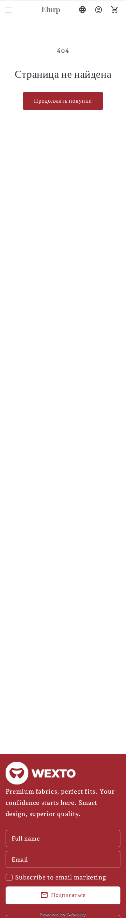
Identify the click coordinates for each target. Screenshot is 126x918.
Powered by (63, 914)
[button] (8, 10)
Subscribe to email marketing (60, 877)
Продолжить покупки (63, 100)
